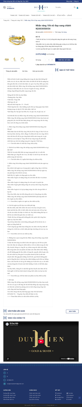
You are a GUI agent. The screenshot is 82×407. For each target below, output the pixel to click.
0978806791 (10, 8)
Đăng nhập (69, 1)
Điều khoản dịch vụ (8, 399)
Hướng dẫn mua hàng (9, 393)
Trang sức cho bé (49, 15)
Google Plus (60, 397)
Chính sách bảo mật (34, 393)
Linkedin (58, 399)
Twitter (58, 395)
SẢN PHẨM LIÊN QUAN (16, 311)
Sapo (56, 405)
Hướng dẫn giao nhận (9, 397)
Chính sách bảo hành (35, 395)
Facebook (59, 393)
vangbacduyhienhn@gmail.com (15, 383)
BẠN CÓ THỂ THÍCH (67, 70)
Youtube (70, 393)
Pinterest (70, 397)
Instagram (71, 395)
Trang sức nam (23, 15)
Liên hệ (69, 15)
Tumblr (69, 399)
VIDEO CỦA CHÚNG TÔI (16, 318)
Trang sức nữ (36, 15)
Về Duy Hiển (61, 15)
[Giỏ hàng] (78, 7)
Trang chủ (13, 15)
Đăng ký (76, 1)
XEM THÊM (72, 311)
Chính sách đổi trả (34, 397)
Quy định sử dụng (34, 399)
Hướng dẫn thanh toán (9, 395)
